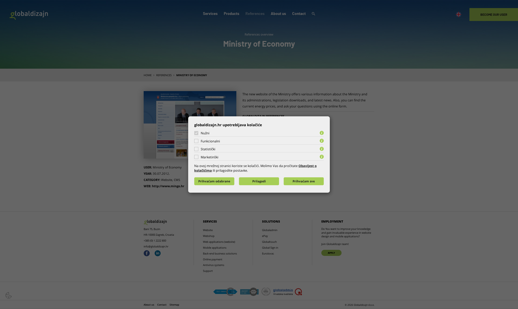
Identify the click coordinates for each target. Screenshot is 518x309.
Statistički (208, 149)
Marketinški (209, 157)
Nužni (205, 133)
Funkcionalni (210, 141)
